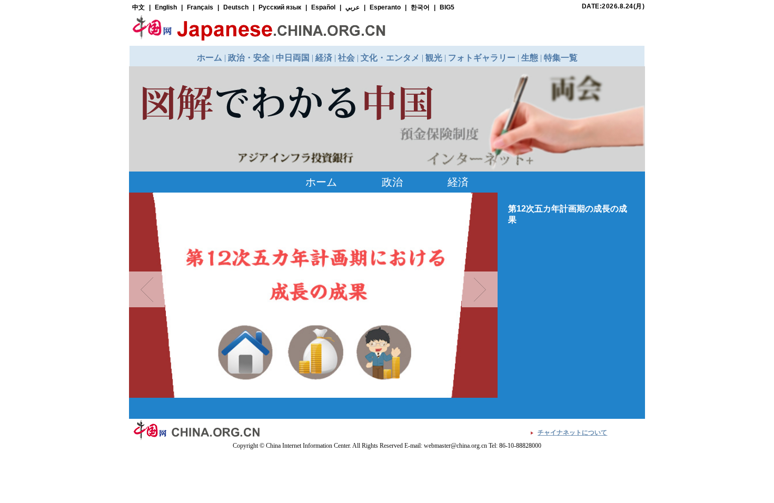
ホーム (321, 182)
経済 (458, 182)
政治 (392, 182)
